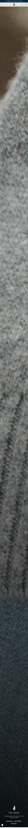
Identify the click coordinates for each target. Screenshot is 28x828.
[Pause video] (2, 825)
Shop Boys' (14, 823)
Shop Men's (10, 821)
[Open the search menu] (5, 4)
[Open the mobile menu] (2, 4)
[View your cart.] (25, 4)
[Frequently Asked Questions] (14, 1)
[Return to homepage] (14, 4)
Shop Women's (17, 821)
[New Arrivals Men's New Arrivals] (14, 417)
